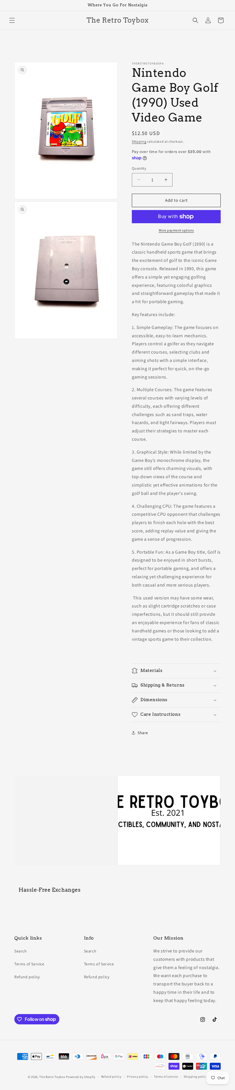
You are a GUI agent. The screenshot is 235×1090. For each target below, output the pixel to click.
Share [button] (143, 732)
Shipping (139, 141)
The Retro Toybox (52, 1077)
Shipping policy (195, 1077)
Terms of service (166, 1077)
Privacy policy (137, 1077)
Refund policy (27, 976)
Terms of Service (29, 964)
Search (20, 951)
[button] (12, 20)
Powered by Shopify (80, 1077)
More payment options (176, 230)
